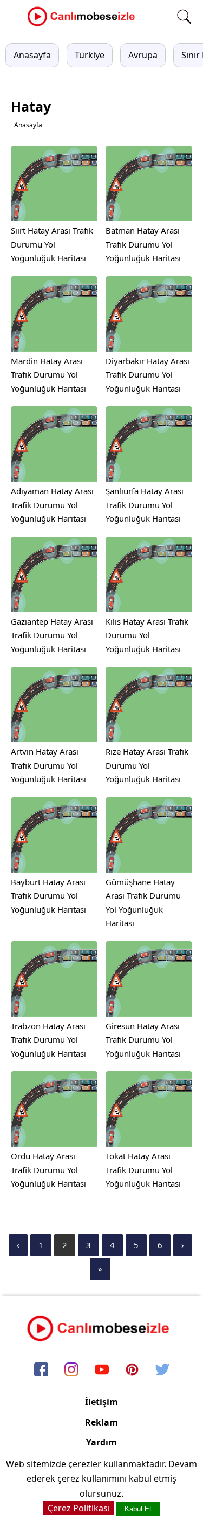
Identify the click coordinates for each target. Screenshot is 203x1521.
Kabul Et (138, 1509)
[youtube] (102, 1370)
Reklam (101, 1422)
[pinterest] (132, 1370)
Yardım (101, 1442)
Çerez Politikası (79, 1508)
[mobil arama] (184, 16)
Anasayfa (32, 55)
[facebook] (41, 1370)
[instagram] (71, 1370)
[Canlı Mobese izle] (84, 25)
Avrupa (143, 55)
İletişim (101, 1402)
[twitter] (162, 1370)
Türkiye (89, 55)
